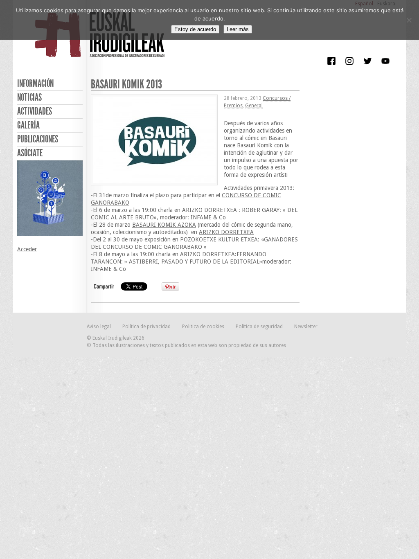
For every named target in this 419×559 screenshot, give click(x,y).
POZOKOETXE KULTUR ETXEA (219, 239)
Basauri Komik (255, 145)
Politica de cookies (203, 326)
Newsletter (306, 326)
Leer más (238, 29)
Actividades (34, 111)
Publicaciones (37, 139)
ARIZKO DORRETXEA (226, 232)
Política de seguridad (259, 326)
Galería (28, 125)
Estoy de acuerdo (195, 29)
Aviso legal (99, 326)
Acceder (27, 249)
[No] (409, 20)
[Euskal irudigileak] (101, 40)
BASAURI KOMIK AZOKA (164, 224)
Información (35, 83)
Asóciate (30, 153)
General (254, 105)
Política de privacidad (146, 326)
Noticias (29, 97)
